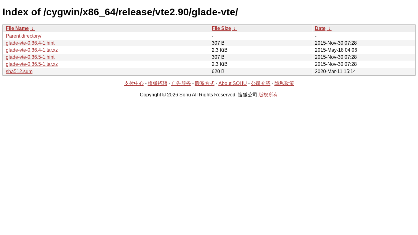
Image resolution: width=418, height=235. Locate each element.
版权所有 (268, 94)
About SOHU (232, 83)
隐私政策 (284, 83)
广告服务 (181, 83)
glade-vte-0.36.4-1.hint (30, 43)
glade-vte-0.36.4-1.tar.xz (32, 50)
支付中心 (134, 83)
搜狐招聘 (157, 83)
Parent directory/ (23, 36)
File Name (17, 28)
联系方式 (205, 83)
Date (320, 28)
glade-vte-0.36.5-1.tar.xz (32, 64)
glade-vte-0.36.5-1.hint (30, 57)
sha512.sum (19, 71)
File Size (221, 28)
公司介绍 (261, 83)
